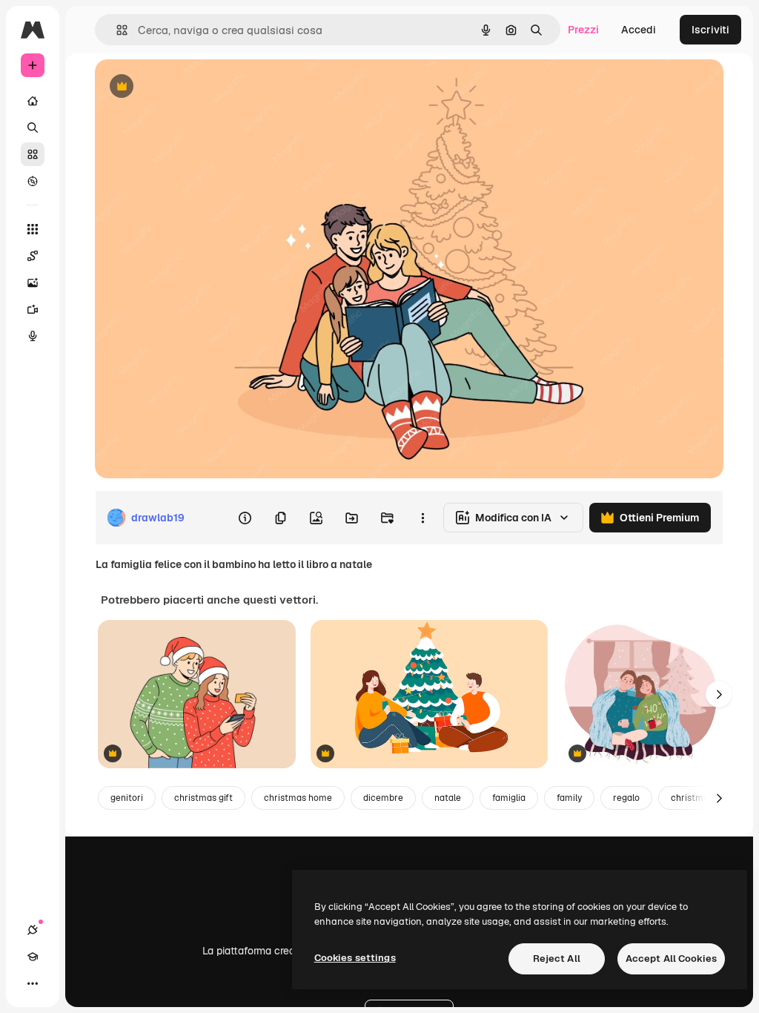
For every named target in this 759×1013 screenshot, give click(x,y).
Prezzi (583, 29)
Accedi (638, 29)
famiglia (509, 798)
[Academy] (32, 957)
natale (447, 798)
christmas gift (203, 798)
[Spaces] (32, 256)
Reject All (556, 958)
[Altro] (32, 983)
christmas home (298, 798)
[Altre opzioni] (422, 517)
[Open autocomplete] (116, 30)
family (569, 798)
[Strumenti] (32, 229)
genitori (126, 798)
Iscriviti (710, 29)
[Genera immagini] (32, 282)
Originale (192, 87)
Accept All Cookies (671, 958)
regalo (626, 798)
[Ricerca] (32, 127)
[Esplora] (32, 181)
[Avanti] (719, 694)
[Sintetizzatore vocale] (32, 336)
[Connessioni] (32, 930)
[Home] (32, 101)
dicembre (383, 798)
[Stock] (32, 154)
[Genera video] (32, 309)
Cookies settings (355, 957)
